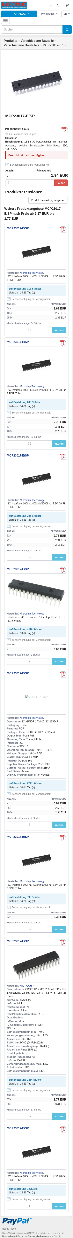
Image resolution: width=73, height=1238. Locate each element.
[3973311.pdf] (63, 942)
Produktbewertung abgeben (48, 200)
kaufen (61, 182)
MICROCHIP (27, 985)
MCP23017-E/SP (18, 228)
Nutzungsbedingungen (38, 1236)
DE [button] (65, 13)
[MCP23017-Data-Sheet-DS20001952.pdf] (63, 570)
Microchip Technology (32, 272)
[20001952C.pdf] (65, 130)
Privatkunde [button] (48, 13)
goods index (9, 1228)
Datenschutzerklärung (12, 1236)
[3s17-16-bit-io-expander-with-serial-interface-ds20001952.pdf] (63, 229)
